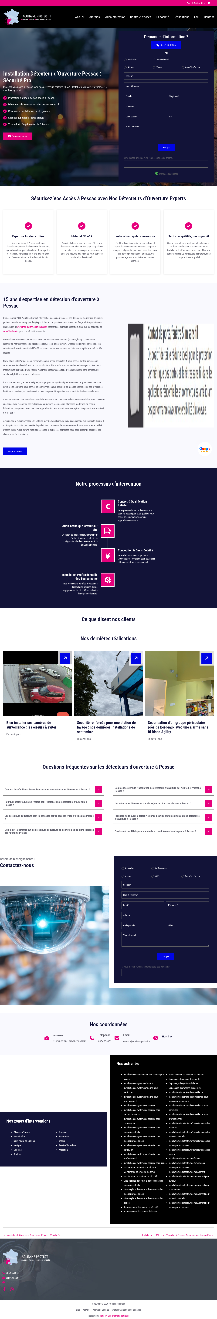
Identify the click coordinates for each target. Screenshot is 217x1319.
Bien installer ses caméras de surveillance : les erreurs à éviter (31, 724)
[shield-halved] (156, 173)
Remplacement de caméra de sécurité (141, 1207)
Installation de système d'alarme (138, 1083)
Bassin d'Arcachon (67, 1145)
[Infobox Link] (65, 1039)
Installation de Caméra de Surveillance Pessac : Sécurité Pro (32, 1235)
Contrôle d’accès (192, 67)
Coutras (17, 1154)
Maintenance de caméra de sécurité (140, 1167)
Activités (87, 1309)
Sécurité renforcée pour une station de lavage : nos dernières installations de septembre (106, 727)
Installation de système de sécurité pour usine (145, 1163)
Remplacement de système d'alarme (140, 1211)
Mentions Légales (101, 1309)
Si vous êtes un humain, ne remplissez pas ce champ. (148, 157)
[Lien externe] (205, 449)
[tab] (53, 789)
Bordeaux (63, 1132)
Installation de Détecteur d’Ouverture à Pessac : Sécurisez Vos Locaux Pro (178, 1235)
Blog (78, 1309)
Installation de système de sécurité (139, 1105)
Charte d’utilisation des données (126, 1309)
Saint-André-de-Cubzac (24, 1141)
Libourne (18, 1149)
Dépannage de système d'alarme (183, 1083)
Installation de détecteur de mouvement (187, 1171)
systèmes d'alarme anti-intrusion (32, 326)
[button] (196, 3)
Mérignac (18, 1145)
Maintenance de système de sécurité (140, 1176)
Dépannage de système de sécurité (185, 1088)
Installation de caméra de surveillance (186, 1092)
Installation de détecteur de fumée (184, 1158)
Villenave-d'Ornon (22, 1132)
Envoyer (166, 147)
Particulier (132, 59)
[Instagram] (12, 1289)
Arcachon (63, 1149)
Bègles (62, 1141)
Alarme (130, 67)
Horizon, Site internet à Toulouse (114, 1315)
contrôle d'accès (11, 331)
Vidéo (159, 67)
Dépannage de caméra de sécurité (184, 1079)
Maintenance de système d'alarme (139, 1171)
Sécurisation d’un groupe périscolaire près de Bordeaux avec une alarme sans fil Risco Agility (178, 727)
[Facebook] (4, 1289)
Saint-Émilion (19, 1136)
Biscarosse (64, 1136)
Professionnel (162, 59)
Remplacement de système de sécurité (186, 1074)
